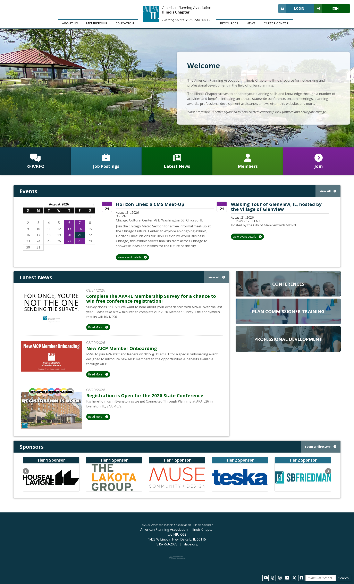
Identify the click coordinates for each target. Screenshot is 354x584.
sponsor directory (318, 446)
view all (325, 191)
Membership (96, 23)
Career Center (276, 23)
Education (125, 23)
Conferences (288, 284)
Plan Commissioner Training (288, 311)
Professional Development (288, 339)
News (250, 23)
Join (335, 8)
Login (299, 8)
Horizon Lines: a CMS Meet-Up (150, 204)
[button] (26, 471)
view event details (130, 257)
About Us (70, 23)
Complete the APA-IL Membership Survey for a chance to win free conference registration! (151, 298)
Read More (95, 327)
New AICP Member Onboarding (121, 348)
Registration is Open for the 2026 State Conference (144, 395)
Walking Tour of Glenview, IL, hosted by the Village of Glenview (276, 206)
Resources (229, 23)
